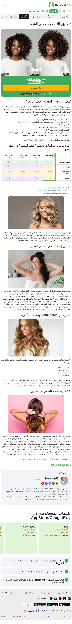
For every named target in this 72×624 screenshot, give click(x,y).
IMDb (9, 496)
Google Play (66, 109)
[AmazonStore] (27, 604)
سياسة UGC (42, 616)
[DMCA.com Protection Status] (42, 598)
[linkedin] (53, 483)
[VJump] (29, 610)
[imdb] (57, 483)
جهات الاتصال (52, 593)
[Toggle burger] (3, 4)
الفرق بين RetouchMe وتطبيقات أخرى (53, 190)
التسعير (61, 593)
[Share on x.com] (59, 465)
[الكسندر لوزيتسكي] (64, 481)
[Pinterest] (51, 598)
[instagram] (49, 483)
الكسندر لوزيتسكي (44, 478)
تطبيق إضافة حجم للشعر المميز (56, 187)
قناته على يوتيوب (48, 494)
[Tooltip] (48, 162)
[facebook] (46, 483)
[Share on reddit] (52, 465)
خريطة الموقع (30, 593)
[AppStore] (65, 604)
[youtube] (42, 483)
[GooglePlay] (52, 604)
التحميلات (39, 593)
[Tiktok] (64, 598)
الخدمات (68, 593)
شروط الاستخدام (52, 616)
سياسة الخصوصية (65, 616)
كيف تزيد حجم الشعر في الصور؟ (55, 193)
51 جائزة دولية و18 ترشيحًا (53, 499)
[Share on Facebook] (63, 465)
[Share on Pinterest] (56, 465)
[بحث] (69, 11)
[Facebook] (60, 598)
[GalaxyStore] (40, 604)
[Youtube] (55, 598)
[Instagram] (69, 598)
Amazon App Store (51, 109)
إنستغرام (27, 491)
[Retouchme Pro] (45, 610)
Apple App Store (13, 107)
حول (45, 593)
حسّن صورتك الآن (36, 88)
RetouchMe (57, 107)
